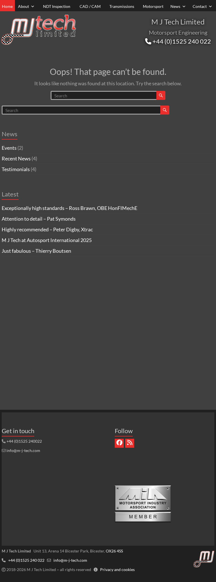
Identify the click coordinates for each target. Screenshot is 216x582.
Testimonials (16, 169)
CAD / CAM (90, 6)
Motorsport (153, 6)
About (23, 6)
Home (7, 6)
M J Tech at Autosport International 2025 (47, 240)
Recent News (16, 158)
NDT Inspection (56, 6)
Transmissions (121, 6)
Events (9, 148)
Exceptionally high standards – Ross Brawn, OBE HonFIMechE (69, 208)
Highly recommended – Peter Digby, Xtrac (47, 229)
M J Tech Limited (178, 21)
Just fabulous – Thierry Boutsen (36, 251)
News (175, 6)
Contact (200, 6)
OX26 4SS (114, 551)
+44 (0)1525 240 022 (181, 41)
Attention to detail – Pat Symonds (39, 219)
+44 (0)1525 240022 (24, 441)
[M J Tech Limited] (38, 15)
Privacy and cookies (117, 569)
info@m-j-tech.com (23, 450)
